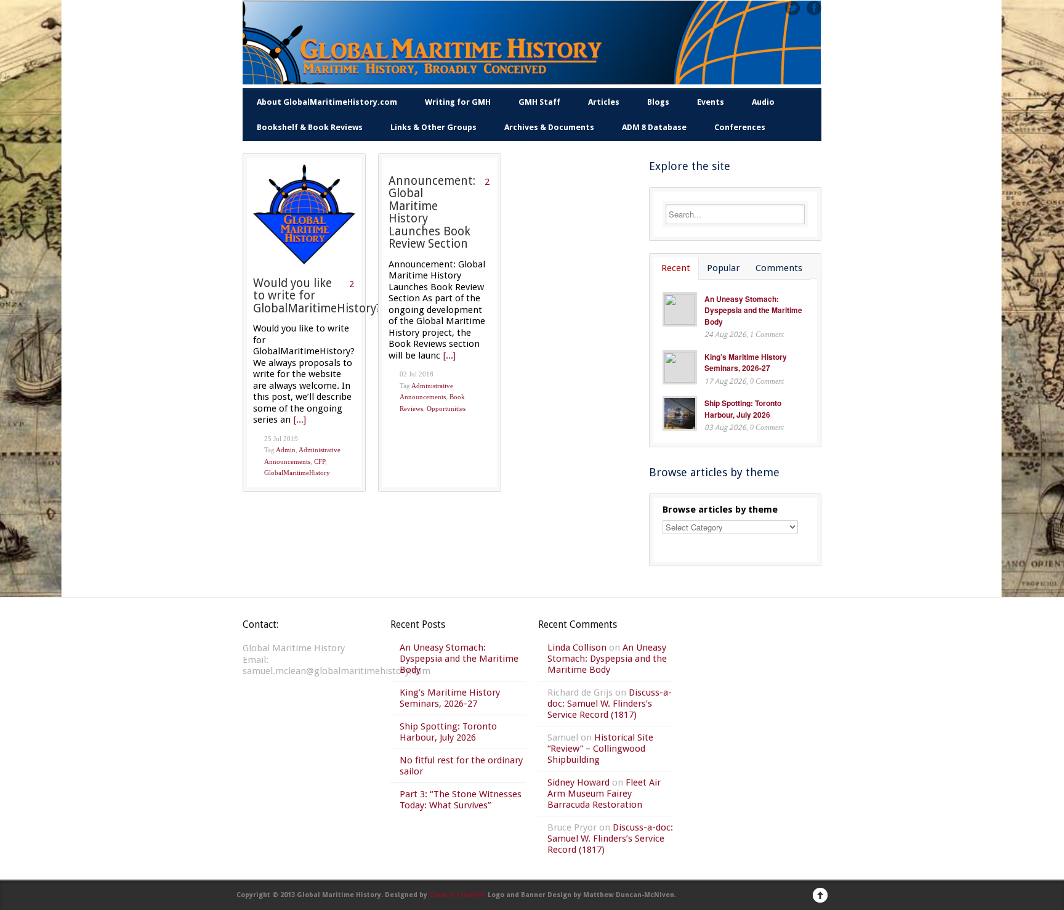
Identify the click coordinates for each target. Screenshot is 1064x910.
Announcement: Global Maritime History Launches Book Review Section (432, 212)
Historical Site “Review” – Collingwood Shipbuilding (600, 748)
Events (710, 102)
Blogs (658, 102)
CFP (319, 461)
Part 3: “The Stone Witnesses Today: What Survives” (461, 800)
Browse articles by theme (720, 509)
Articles (603, 102)
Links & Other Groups (433, 127)
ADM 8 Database (654, 127)
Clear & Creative (457, 895)
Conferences (739, 127)
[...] (300, 419)
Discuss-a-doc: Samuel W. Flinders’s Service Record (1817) (609, 703)
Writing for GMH (458, 102)
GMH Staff (539, 102)
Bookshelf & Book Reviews (310, 127)
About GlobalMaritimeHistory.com (327, 102)
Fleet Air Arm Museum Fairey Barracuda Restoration (604, 793)
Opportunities (446, 408)
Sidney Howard (578, 782)
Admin (286, 449)
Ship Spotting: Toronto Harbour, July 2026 (742, 408)
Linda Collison (577, 647)
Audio (763, 102)
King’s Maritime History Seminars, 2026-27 (745, 362)
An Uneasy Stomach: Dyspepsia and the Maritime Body (753, 310)
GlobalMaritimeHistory (297, 472)
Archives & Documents (549, 127)
